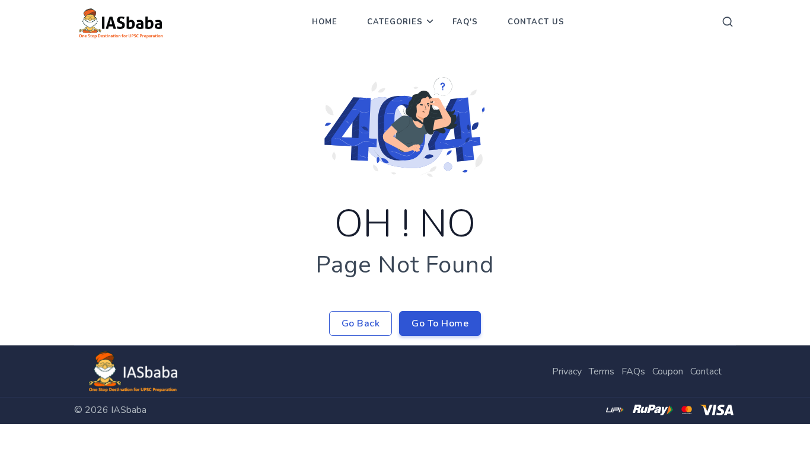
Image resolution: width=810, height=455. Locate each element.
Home (324, 22)
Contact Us (536, 22)
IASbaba (128, 409)
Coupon (667, 371)
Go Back (361, 323)
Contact (706, 371)
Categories (395, 22)
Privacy (567, 371)
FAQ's (465, 22)
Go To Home (440, 323)
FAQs (633, 371)
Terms (601, 371)
